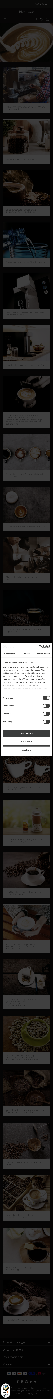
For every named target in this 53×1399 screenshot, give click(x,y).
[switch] (46, 706)
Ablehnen (26, 750)
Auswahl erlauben (26, 742)
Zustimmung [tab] (9, 654)
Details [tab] (26, 654)
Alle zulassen (27, 733)
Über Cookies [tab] (43, 654)
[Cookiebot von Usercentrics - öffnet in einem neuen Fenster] (39, 646)
